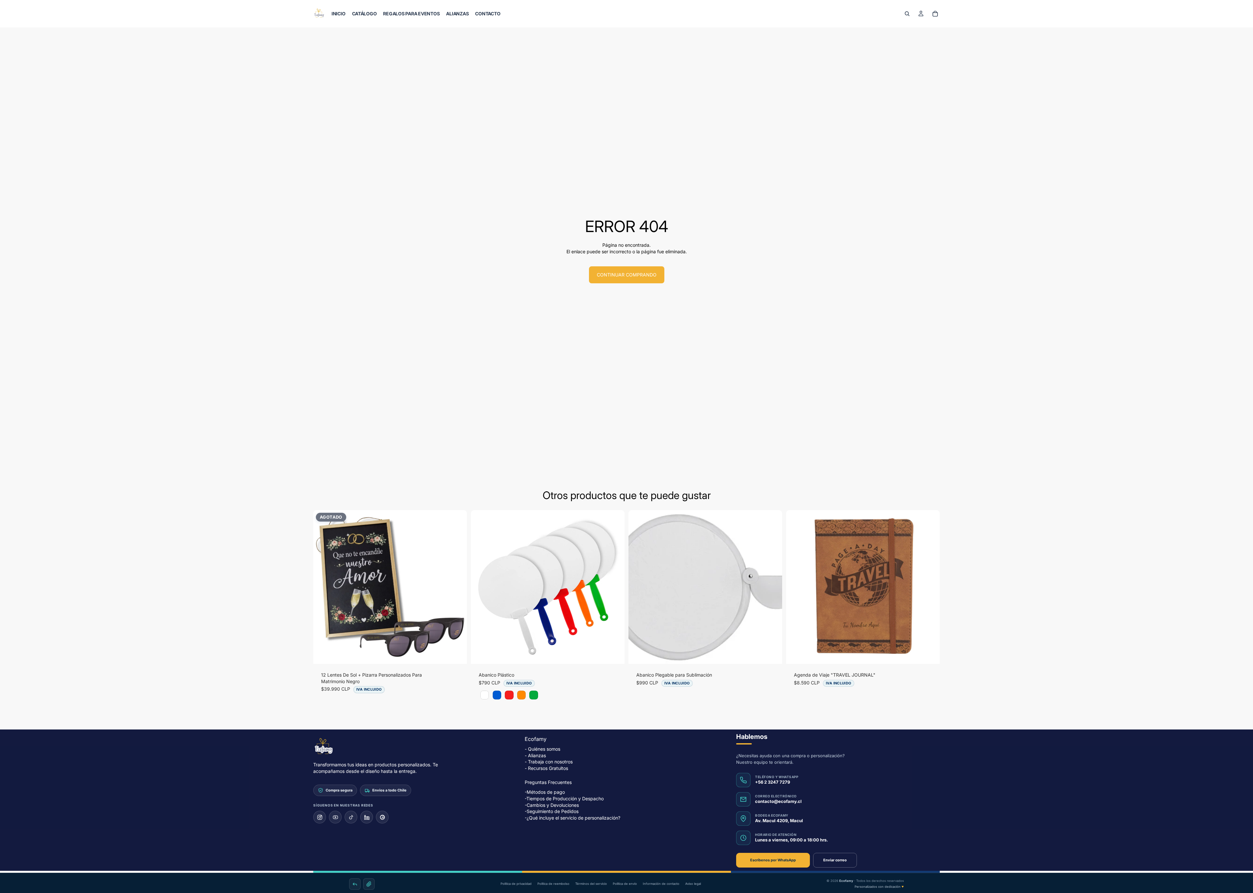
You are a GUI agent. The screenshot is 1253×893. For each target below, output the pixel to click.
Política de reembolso (553, 883)
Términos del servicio (591, 883)
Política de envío (625, 883)
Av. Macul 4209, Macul (779, 820)
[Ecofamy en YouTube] (335, 817)
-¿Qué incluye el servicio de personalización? (572, 818)
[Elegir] (614, 654)
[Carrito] (935, 14)
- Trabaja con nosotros (549, 761)
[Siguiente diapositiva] (457, 587)
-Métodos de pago (545, 792)
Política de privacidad (516, 883)
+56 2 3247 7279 (772, 782)
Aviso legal (693, 883)
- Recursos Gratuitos (546, 768)
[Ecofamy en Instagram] (319, 817)
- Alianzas (535, 755)
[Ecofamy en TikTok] (351, 817)
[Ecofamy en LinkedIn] (366, 817)
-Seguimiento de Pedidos (552, 811)
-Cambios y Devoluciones (552, 804)
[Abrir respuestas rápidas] (355, 884)
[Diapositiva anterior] (323, 587)
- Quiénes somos (542, 749)
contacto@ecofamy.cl (778, 801)
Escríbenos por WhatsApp (773, 860)
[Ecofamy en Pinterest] (382, 817)
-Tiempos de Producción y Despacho (564, 798)
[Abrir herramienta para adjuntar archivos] (369, 884)
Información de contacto (661, 883)
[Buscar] (907, 14)
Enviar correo (835, 860)
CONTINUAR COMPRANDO (627, 274)
